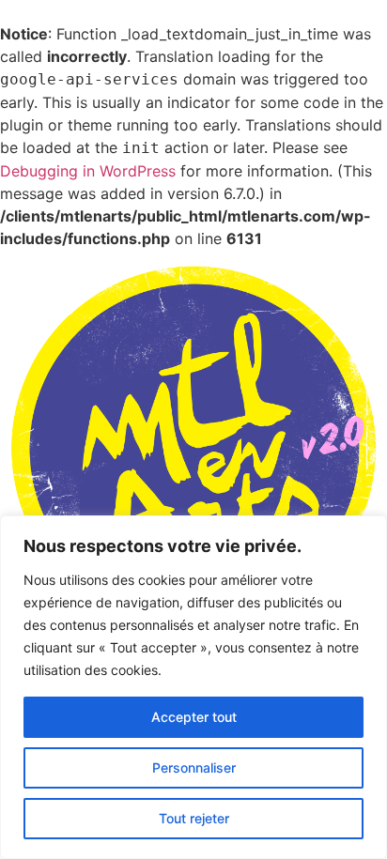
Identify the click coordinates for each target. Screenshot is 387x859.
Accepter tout (194, 717)
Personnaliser (194, 767)
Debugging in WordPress (88, 170)
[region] (193, 687)
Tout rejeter (194, 818)
